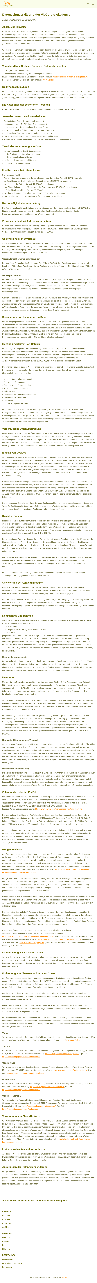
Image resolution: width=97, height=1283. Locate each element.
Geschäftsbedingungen (12, 1263)
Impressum (7, 1267)
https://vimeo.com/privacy (70, 1040)
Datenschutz (7, 1259)
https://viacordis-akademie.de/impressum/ (70, 77)
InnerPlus (6, 1216)
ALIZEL (5, 1227)
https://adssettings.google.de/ (32, 942)
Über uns (6, 1237)
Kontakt (5, 1241)
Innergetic (6, 1219)
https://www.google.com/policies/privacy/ (62, 1054)
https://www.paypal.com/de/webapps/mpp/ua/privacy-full (58, 809)
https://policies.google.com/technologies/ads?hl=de (59, 939)
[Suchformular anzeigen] (88, 4)
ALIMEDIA (6, 1223)
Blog (4, 1245)
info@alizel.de (48, 80)
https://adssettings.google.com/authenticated (21, 1057)
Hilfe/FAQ (6, 1249)
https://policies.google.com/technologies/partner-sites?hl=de (27, 936)
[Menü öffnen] (93, 3)
